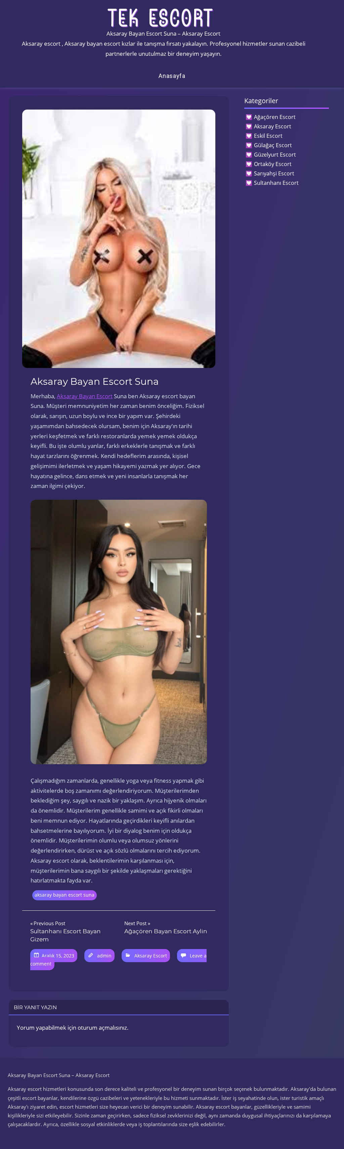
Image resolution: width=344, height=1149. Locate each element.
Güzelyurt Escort (275, 154)
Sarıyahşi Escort (274, 173)
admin (104, 955)
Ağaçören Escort (275, 117)
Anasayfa (172, 75)
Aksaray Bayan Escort (85, 396)
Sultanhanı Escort (276, 183)
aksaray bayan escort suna (64, 895)
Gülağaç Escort (273, 145)
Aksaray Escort (150, 955)
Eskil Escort (268, 135)
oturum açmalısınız (102, 1027)
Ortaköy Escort (273, 164)
